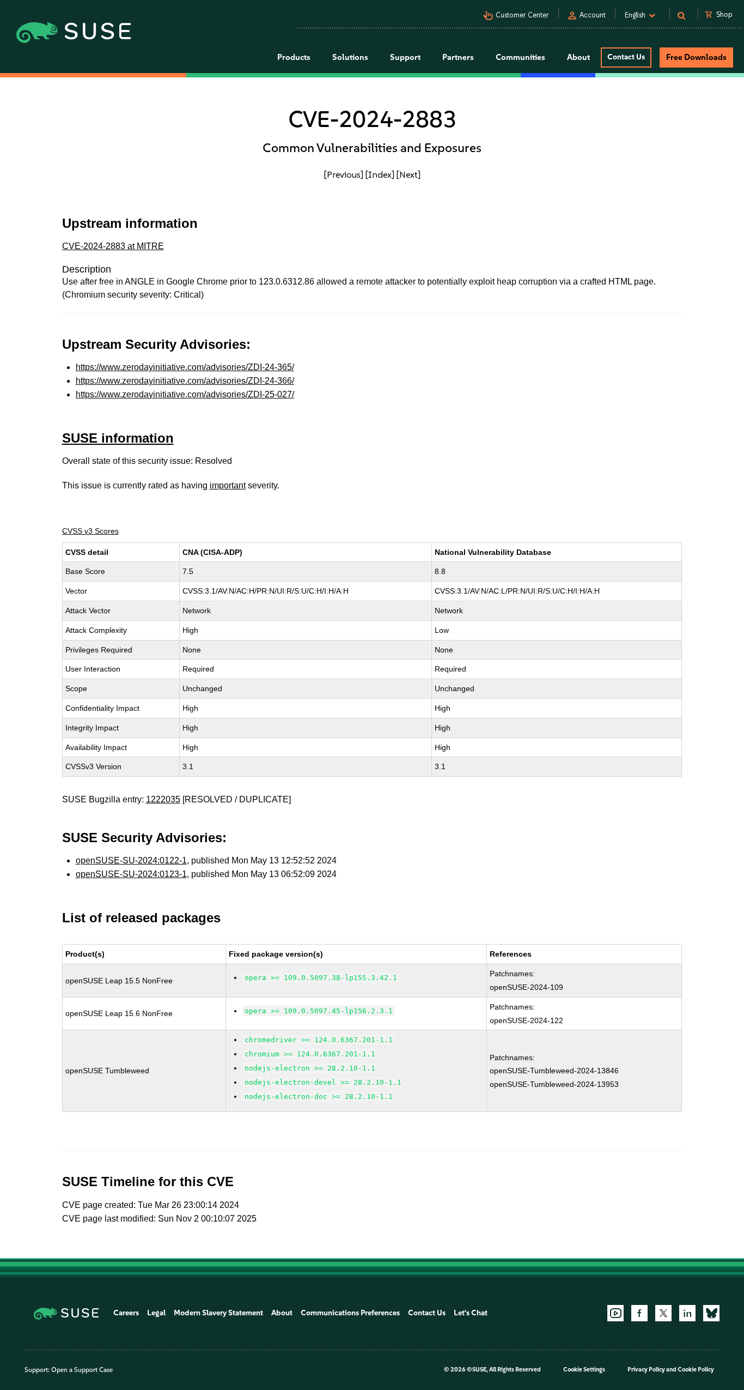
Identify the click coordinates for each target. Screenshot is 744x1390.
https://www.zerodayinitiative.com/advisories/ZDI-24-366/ (185, 380)
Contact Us (626, 57)
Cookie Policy (696, 1369)
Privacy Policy (646, 1369)
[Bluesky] (711, 1313)
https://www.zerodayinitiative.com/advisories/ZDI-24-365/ (185, 367)
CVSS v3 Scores (90, 531)
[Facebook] (639, 1313)
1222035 (163, 799)
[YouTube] (615, 1313)
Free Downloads (696, 57)
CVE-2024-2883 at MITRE (113, 246)
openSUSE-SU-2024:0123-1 (131, 874)
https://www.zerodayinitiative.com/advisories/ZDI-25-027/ (185, 394)
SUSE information (118, 438)
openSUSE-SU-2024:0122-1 (131, 860)
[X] (663, 1313)
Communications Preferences (350, 1313)
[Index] (379, 174)
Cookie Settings (584, 1369)
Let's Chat (470, 1313)
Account (593, 15)
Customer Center (522, 15)
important (228, 485)
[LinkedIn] (687, 1313)
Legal (156, 1313)
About (281, 1313)
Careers (126, 1313)
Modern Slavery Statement (218, 1313)
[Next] (408, 174)
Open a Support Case (82, 1370)
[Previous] (343, 174)
